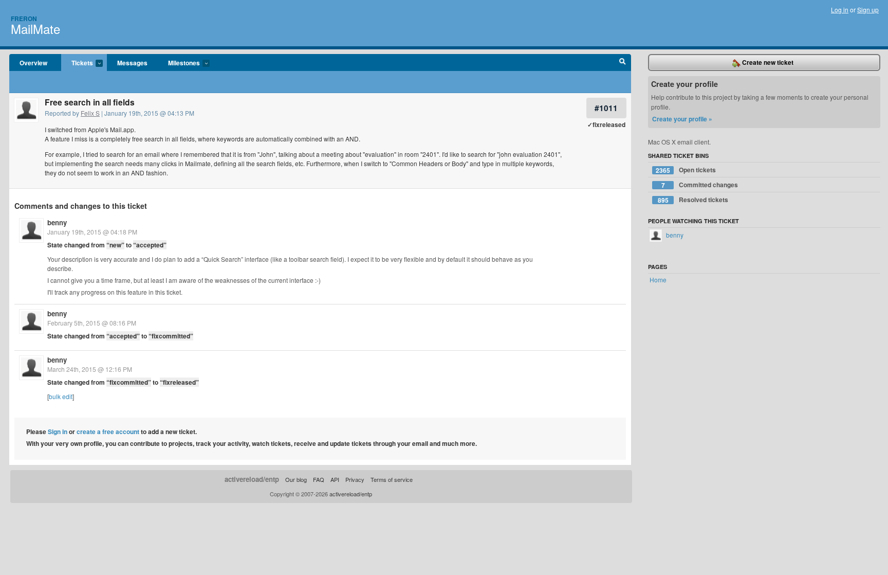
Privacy (354, 479)
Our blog (296, 479)
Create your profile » (682, 118)
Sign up (868, 9)
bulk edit (60, 396)
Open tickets (686, 170)
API (334, 479)
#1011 (606, 108)
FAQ (318, 479)
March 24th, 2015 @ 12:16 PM (89, 369)
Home (658, 279)
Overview (33, 62)
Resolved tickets (693, 200)
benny (57, 222)
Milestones (179, 63)
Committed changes (699, 185)
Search (622, 62)
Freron (24, 18)
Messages (132, 62)
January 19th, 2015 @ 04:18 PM (92, 231)
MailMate (35, 29)
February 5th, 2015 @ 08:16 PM (91, 322)
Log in (839, 9)
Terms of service (392, 479)
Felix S (90, 113)
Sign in (57, 431)
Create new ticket (767, 62)
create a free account (108, 431)
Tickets (77, 63)
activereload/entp (252, 479)
